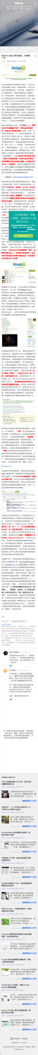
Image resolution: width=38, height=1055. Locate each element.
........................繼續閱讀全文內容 (23, 801)
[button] (35, 56)
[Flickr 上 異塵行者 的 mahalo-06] (19, 80)
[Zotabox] (0, 1054)
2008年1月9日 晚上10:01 (23, 670)
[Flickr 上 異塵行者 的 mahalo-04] (6, 466)
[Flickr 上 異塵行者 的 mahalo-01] (19, 282)
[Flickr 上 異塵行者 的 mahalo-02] (19, 346)
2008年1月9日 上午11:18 (26, 652)
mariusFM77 (23, 1042)
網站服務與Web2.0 (19, 621)
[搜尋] (35, 4)
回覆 (10, 666)
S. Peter (12, 670)
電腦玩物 (19, 3)
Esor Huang (14, 652)
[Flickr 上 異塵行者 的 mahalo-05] (19, 511)
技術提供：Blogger (20, 1039)
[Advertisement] (19, 33)
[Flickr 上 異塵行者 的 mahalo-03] (19, 424)
